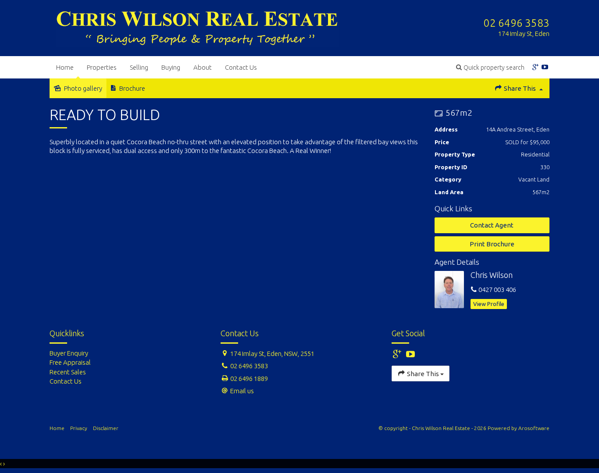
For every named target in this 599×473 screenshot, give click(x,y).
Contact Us (241, 67)
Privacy (78, 428)
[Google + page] (535, 67)
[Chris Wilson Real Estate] (197, 27)
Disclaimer (105, 428)
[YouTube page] (545, 67)
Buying (170, 67)
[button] (490, 67)
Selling (139, 67)
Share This (520, 88)
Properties (102, 67)
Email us (242, 391)
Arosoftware (533, 428)
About (202, 67)
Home (65, 67)
